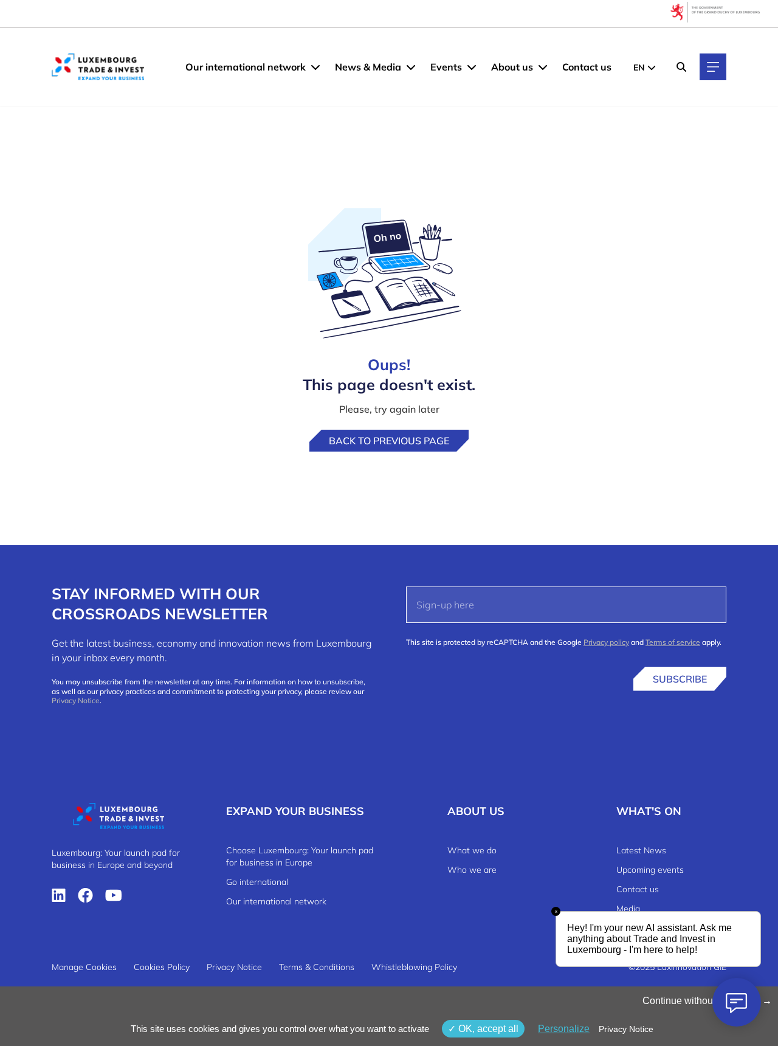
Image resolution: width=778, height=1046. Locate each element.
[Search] (681, 67)
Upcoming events (650, 869)
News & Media (368, 67)
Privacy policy (606, 642)
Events (446, 67)
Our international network (245, 67)
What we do (472, 850)
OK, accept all (487, 1029)
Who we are (472, 869)
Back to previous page (389, 441)
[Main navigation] (713, 66)
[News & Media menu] (411, 67)
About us (512, 67)
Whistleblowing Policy (414, 967)
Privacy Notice (76, 700)
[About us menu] (543, 67)
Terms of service (672, 642)
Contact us (586, 67)
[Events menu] (472, 67)
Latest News (641, 850)
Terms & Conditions (316, 967)
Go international (257, 881)
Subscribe (680, 679)
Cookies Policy (162, 967)
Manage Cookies (84, 967)
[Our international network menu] (315, 67)
